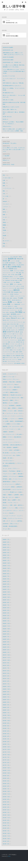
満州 (7, 329)
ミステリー (6, 206)
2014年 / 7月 (6, 825)
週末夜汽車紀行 (6, 481)
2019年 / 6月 (6, 731)
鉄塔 (15, 505)
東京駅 (4, 502)
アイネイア (9, 334)
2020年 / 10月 (6, 689)
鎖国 (10, 479)
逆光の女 (20, 411)
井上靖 (22, 286)
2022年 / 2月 (6, 649)
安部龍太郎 (18, 355)
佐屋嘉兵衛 (5, 466)
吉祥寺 (20, 351)
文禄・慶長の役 (6, 344)
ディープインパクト (11, 286)
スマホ (12, 274)
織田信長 (16, 290)
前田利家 (5, 382)
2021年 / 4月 (6, 676)
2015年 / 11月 (6, 794)
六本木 (20, 292)
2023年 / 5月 (6, 610)
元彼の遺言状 (9, 327)
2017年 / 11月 (6, 752)
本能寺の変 (17, 304)
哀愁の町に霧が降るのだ (16, 300)
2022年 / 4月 (6, 644)
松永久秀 (22, 288)
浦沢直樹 (18, 382)
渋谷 (12, 292)
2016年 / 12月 (6, 768)
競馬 (4, 185)
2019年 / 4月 (6, 736)
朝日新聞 (19, 359)
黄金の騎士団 (17, 437)
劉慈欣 (11, 349)
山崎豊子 (14, 500)
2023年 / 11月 (6, 594)
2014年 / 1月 (6, 830)
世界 (4, 359)
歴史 (4, 191)
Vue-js (11, 256)
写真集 (4, 230)
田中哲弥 (5, 479)
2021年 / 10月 (6, 660)
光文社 (14, 481)
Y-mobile (20, 298)
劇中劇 (21, 332)
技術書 (4, 235)
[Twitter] (22, 2)
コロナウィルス (10, 282)
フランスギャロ (13, 278)
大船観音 (5, 431)
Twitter (18, 278)
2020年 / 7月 (6, 697)
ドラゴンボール (6, 389)
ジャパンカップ (20, 335)
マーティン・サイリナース (8, 363)
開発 (18, 302)
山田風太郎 (19, 487)
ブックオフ (18, 346)
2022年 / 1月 (6, 652)
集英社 (4, 298)
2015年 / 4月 (6, 804)
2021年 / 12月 (6, 655)
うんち (16, 344)
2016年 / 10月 (6, 773)
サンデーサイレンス (18, 322)
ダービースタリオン (11, 361)
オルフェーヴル (8, 359)
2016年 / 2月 (6, 786)
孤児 (15, 288)
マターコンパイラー (8, 439)
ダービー (17, 334)
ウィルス (5, 450)
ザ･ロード (16, 442)
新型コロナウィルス (11, 331)
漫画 (4, 209)
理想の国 (4, 320)
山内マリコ (18, 286)
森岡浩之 (11, 276)
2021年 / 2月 (6, 681)
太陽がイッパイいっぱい (9, 376)
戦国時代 (9, 348)
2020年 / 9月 (6, 691)
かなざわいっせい (14, 329)
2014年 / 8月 (6, 823)
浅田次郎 (4, 294)
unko (24, 322)
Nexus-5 (14, 318)
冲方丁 (8, 320)
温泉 (9, 329)
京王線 (11, 324)
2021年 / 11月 (6, 657)
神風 (16, 508)
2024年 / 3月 (6, 584)
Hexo (14, 351)
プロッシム (15, 379)
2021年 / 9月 (6, 663)
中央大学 (11, 513)
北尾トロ (7, 312)
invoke (20, 492)
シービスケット (13, 418)
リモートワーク (9, 338)
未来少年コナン (11, 306)
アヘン (4, 353)
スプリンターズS (16, 327)
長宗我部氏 (11, 405)
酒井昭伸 (5, 304)
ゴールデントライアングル (8, 322)
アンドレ (5, 405)
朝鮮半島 (22, 278)
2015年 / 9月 (6, 799)
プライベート (14, 359)
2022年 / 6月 (6, 639)
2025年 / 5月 (6, 550)
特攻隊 (4, 458)
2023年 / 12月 (6, 592)
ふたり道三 (5, 258)
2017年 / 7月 (6, 757)
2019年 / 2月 (6, 741)
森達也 (8, 324)
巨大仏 (4, 312)
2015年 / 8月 (6, 802)
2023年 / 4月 (6, 613)
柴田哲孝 (21, 418)
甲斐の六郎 (11, 382)
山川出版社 (16, 450)
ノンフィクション (7, 188)
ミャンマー (13, 272)
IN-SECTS (19, 314)
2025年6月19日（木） (12, 23)
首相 (4, 318)
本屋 (4, 220)
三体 (4, 278)
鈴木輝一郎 (16, 280)
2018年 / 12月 (6, 747)
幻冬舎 (19, 349)
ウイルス (10, 411)
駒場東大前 (12, 258)
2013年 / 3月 (6, 844)
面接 (8, 304)
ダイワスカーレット (14, 320)
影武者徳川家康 (6, 276)
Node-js (4, 286)
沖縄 (24, 312)
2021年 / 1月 (6, 684)
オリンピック (20, 316)
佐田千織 (19, 521)
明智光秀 (21, 326)
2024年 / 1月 (6, 589)
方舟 (23, 344)
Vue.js (15, 384)
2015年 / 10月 (6, 796)
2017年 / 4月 (6, 760)
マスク (14, 349)
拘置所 (9, 342)
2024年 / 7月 (6, 576)
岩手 (22, 426)
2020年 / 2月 (6, 710)
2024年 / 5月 (6, 579)
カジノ (15, 348)
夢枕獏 (22, 355)
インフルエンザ (10, 290)
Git (19, 500)
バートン (19, 481)
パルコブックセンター (10, 353)
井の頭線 (17, 261)
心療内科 (5, 334)
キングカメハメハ (6, 296)
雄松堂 (11, 421)
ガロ (4, 280)
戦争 (11, 270)
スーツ (8, 294)
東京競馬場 (12, 312)
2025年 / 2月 (6, 558)
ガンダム (13, 453)
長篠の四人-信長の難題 (7, 308)
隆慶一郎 (17, 326)
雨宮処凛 (9, 447)
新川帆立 (12, 294)
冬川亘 (4, 374)
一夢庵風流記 (7, 318)
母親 (22, 397)
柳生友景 (20, 473)
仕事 (4, 180)
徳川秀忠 (7, 335)
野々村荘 (10, 458)
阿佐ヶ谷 (5, 497)
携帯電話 (4, 300)
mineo (21, 334)
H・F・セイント (11, 521)
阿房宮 (4, 411)
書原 (23, 318)
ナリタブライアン (6, 256)
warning (4, 314)
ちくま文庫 (5, 263)
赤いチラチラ (6, 240)
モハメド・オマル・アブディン (10, 468)
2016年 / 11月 (6, 770)
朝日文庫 (4, 327)
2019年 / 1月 (6, 744)
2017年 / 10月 (6, 754)
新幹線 (12, 487)
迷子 (21, 302)
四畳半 (11, 298)
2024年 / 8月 (6, 573)
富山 (23, 272)
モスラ (20, 413)
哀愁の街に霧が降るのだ (16, 445)
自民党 (15, 306)
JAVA (22, 357)
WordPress (16, 294)
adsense (4, 290)
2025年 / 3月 (6, 555)
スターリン (14, 302)
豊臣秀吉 (5, 261)
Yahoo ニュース (7, 379)
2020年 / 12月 (6, 686)
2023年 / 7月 (6, 605)
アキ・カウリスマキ (14, 426)
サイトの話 (6, 196)
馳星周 (23, 340)
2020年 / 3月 (6, 707)
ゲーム (23, 349)
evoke (10, 450)
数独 (17, 324)
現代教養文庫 (21, 329)
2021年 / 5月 (6, 673)
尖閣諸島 (20, 256)
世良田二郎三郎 (11, 346)
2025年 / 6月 (6, 547)
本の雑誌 (18, 312)
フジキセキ (12, 344)
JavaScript (7, 280)
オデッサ (11, 497)
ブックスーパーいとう (7, 351)
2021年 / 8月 (6, 665)
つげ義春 (4, 282)
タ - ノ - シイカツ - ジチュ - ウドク (14, 9)
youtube (4, 348)
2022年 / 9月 (6, 631)
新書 (4, 214)
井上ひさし (5, 274)
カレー (4, 233)
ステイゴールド (17, 270)
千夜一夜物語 (5, 326)
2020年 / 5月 (6, 702)
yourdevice (5, 523)
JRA (20, 280)
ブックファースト (13, 310)
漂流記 (4, 222)
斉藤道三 (10, 494)
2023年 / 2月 (6, 618)
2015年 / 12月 (6, 791)
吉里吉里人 (15, 298)
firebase (4, 324)
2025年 (4, 17)
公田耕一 (5, 387)
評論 (4, 243)
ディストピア (6, 487)
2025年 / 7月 (6, 544)
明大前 (8, 298)
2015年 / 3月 (6, 807)
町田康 (4, 355)
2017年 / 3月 (6, 762)
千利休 (14, 357)
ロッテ (10, 403)
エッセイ (5, 217)
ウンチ (12, 416)
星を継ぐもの (13, 492)
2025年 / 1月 (6, 560)
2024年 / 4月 (6, 581)
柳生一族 (22, 342)
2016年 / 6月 (6, 778)
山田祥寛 (16, 494)
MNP (13, 334)
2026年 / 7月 (6, 539)
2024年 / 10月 (6, 568)
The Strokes (12, 471)
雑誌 (4, 227)
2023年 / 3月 (6, 615)
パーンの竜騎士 (19, 262)
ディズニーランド (17, 479)
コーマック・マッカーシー (9, 429)
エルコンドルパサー (6, 272)
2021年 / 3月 (6, 678)
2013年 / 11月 (6, 836)
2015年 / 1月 (6, 812)
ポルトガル (13, 342)
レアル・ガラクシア (8, 384)
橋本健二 (15, 268)
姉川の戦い (20, 284)
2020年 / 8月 (6, 694)
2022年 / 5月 (6, 642)
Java (14, 282)
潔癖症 (17, 351)
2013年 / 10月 (6, 838)
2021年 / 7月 (6, 668)
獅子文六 (20, 505)
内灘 (21, 310)
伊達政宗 (20, 408)
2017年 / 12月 (6, 749)
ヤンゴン (5, 513)
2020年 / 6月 (6, 699)
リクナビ (18, 361)
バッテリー (23, 304)
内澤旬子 (22, 270)
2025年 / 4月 (6, 552)
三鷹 (15, 363)
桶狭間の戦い (5, 316)
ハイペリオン (6, 284)
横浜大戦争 (15, 256)
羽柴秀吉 (12, 296)
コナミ (10, 387)
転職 (4, 183)
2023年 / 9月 (6, 600)
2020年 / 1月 (6, 712)
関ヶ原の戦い (21, 264)
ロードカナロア (12, 326)
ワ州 (17, 264)
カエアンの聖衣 (13, 335)
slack (23, 348)
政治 (4, 246)
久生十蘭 (12, 280)
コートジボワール (7, 510)
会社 (13, 308)
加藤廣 (4, 335)
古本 (13, 348)
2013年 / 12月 (6, 833)
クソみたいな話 (7, 178)
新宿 (17, 272)
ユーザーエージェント (8, 484)
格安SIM (19, 340)
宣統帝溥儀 (5, 445)
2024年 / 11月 (6, 565)
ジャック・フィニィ (8, 442)
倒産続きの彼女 (14, 392)
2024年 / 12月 (6, 563)
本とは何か (19, 434)
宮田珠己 (23, 363)
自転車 (18, 288)
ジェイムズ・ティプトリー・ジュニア (12, 515)
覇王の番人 (5, 361)
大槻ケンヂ (19, 357)
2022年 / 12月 (6, 623)
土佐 (19, 429)
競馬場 (20, 308)
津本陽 (16, 274)
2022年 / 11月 (6, 626)
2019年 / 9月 (6, 723)
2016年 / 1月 (6, 788)
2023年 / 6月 (6, 607)
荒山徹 (10, 316)
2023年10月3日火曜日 (12, 36)
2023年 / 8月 (6, 602)
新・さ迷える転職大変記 (12, 266)
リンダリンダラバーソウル (19, 296)
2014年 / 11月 (6, 817)
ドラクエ (19, 348)
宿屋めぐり (7, 278)
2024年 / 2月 (6, 586)
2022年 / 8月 (6, 634)
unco (22, 353)
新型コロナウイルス (8, 357)
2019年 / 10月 (6, 720)
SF (4, 199)
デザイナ (5, 268)
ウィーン (11, 508)
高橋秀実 (21, 276)
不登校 (4, 329)
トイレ (12, 304)
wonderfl (11, 431)
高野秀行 (5, 346)
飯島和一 (5, 508)
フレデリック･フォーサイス (15, 518)
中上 (16, 400)
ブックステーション (13, 340)
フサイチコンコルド (8, 460)
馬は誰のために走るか (16, 395)
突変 (9, 274)
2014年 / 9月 (6, 820)
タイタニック (6, 416)
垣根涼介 (8, 355)
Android (5, 201)
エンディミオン (6, 310)
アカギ (4, 408)
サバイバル (5, 342)
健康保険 (21, 476)
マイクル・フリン (12, 502)
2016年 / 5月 (6, 781)
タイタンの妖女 (16, 424)
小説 (4, 193)
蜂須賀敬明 (16, 292)
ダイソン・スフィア (18, 510)
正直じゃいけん (14, 523)
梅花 (9, 408)
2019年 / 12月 (6, 715)
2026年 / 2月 (6, 542)
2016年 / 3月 (6, 783)
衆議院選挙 (18, 363)
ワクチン (15, 284)
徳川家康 (13, 314)
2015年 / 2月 (6, 810)
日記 (4, 175)
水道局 (15, 403)
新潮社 (20, 338)
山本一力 (20, 344)
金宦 (15, 411)
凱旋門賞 (5, 264)
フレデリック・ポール (11, 413)
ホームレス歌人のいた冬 (13, 397)
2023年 (4, 30)
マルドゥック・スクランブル (8, 288)
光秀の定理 (22, 327)
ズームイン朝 (6, 529)
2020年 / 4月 (6, 705)
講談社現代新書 (6, 489)
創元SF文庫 (5, 302)
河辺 (18, 338)
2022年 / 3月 (6, 647)
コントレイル (17, 353)
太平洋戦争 (14, 316)
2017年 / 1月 (6, 765)
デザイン (19, 453)
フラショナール (6, 340)
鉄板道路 (18, 405)
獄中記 (4, 212)
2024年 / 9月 (6, 571)
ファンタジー (6, 204)
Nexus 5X (5, 400)
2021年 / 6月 (6, 670)
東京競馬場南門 (12, 262)
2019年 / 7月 (6, 728)
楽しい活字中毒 (14, 6)
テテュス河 (5, 306)
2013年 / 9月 (6, 841)
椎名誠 (17, 282)
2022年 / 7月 (6, 636)
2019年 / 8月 (6, 726)
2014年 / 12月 (6, 815)
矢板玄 (4, 494)
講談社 (20, 272)
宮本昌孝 (18, 342)
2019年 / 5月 (6, 733)
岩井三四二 (9, 300)
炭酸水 (11, 400)
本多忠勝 (5, 526)
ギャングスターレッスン (9, 434)
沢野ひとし (19, 318)
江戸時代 (17, 308)
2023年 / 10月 (6, 597)
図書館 (4, 225)
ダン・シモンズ (6, 349)
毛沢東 (18, 455)
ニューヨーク (21, 324)
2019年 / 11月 (6, 718)
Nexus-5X (20, 259)
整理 (4, 397)
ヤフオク (14, 264)
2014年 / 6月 (6, 828)
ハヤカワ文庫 (6, 292)
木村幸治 (5, 476)
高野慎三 (14, 408)
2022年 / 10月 (6, 628)
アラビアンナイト (6, 270)
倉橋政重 (15, 447)
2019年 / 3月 (6, 739)
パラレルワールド (7, 455)
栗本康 (4, 500)
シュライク (13, 261)
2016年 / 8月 (6, 775)
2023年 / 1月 (6, 621)
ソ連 (18, 310)
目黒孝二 (8, 314)
